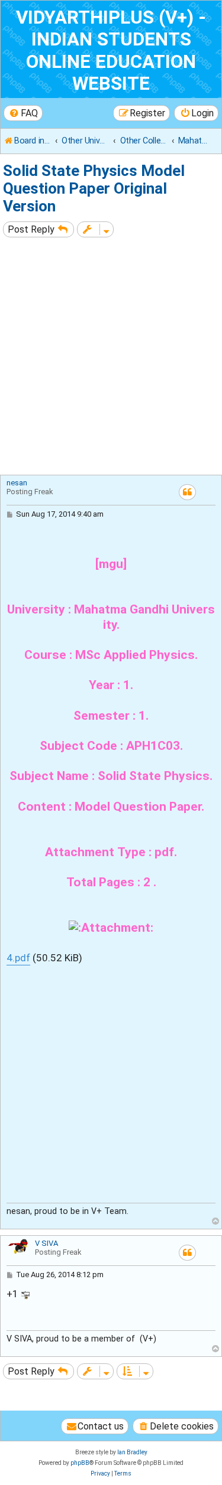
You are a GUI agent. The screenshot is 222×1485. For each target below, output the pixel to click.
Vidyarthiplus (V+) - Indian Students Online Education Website (111, 50)
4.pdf (18, 958)
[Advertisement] (111, 357)
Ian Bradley (132, 1452)
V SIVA (46, 1243)
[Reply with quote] (187, 492)
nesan (17, 482)
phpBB (79, 1463)
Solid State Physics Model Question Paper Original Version (94, 188)
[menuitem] (23, 113)
